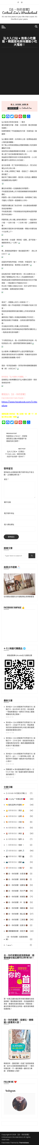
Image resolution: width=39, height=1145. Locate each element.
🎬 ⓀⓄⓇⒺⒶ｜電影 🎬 (15, 856)
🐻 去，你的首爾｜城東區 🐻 (17, 885)
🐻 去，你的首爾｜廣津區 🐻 (17, 879)
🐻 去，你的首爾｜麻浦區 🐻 (19, 104)
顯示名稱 (7, 502)
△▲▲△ (9, 945)
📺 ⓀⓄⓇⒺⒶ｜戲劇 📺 (15, 862)
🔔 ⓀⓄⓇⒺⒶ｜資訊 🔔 (15, 810)
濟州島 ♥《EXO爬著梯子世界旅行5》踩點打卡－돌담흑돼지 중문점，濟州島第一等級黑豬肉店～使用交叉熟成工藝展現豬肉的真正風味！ (20, 710)
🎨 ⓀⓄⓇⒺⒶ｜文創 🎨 (15, 822)
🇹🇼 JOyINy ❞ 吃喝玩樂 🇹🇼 (15, 799)
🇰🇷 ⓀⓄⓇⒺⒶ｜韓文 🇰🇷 (15, 828)
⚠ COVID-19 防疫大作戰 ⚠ (16, 793)
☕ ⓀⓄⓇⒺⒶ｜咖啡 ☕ (15, 839)
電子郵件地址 (9, 513)
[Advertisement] (19, 67)
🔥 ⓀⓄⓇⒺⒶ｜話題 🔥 (15, 816)
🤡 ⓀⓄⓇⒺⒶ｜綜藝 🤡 (15, 868)
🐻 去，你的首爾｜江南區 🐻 (17, 919)
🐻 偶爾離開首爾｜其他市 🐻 (17, 931)
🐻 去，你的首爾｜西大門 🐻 (17, 891)
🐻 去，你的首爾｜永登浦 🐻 (17, 873)
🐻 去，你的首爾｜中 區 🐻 (17, 902)
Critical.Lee (27, 108)
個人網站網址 (9, 524)
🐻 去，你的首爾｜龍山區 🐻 (17, 914)
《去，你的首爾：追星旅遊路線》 (17, 938)
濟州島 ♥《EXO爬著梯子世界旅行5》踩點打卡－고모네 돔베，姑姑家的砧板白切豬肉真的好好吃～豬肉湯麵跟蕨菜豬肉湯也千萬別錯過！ (20, 742)
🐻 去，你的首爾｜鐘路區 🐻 (17, 908)
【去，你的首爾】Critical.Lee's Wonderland (19, 11)
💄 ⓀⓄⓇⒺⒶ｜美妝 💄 (15, 833)
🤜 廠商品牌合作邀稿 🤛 (15, 805)
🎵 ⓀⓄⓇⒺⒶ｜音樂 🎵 (15, 851)
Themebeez (24, 1142)
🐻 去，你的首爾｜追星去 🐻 (17, 925)
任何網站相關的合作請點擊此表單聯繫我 (19, 596)
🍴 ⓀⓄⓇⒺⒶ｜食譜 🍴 (15, 845)
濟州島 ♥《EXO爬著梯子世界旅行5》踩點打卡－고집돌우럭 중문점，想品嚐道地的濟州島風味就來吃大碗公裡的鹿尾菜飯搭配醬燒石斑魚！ (20, 726)
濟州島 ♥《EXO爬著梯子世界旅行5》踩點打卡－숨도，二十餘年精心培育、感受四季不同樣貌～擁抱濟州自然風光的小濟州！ (20, 757)
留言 (6, 479)
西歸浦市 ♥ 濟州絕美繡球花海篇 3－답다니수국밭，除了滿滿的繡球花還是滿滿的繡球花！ (20, 772)
